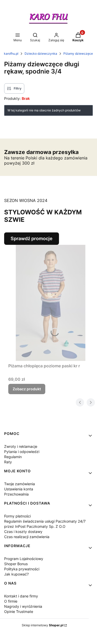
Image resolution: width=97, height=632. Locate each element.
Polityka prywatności (21, 569)
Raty (8, 462)
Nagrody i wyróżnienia (23, 606)
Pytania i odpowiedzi (21, 451)
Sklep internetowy (42, 625)
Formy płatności (17, 516)
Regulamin (13, 457)
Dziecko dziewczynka (41, 53)
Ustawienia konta (18, 489)
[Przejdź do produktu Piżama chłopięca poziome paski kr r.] (50, 303)
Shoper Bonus (16, 564)
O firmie (10, 601)
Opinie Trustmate (18, 611)
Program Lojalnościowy (23, 558)
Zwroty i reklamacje (20, 446)
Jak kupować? (16, 574)
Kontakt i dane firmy (21, 596)
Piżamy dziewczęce (78, 53)
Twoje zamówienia (19, 484)
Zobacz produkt (27, 389)
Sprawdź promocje (32, 238)
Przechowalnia (16, 494)
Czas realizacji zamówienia (26, 536)
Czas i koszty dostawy (23, 531)
